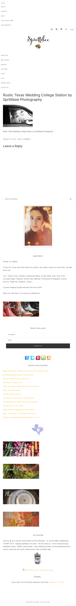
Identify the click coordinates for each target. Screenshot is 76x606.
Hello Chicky (45, 602)
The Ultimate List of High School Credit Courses (20, 402)
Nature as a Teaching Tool (12, 382)
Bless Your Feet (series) (11, 390)
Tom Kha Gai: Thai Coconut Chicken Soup (18, 398)
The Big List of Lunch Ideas (13, 406)
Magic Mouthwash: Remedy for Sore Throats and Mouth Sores (26, 371)
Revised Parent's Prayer (11, 394)
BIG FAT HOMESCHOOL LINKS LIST (16, 379)
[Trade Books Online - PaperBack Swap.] (38, 570)
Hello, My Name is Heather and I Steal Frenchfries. (21, 386)
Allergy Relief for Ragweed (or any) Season (18, 410)
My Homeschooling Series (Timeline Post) (18, 375)
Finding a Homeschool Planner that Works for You (21, 417)
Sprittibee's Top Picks (57, 582)
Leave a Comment (24, 139)
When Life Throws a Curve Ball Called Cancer (19, 413)
